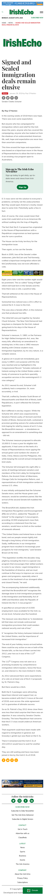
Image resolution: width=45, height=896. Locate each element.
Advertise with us (22, 833)
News (10, 23)
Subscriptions (22, 882)
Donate (35, 890)
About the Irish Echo (22, 874)
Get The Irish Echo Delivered (22, 815)
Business (22, 856)
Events (22, 860)
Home (4, 23)
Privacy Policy (22, 878)
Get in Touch (22, 829)
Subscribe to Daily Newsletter (22, 811)
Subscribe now (37, 18)
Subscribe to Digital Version (22, 819)
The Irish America (22, 864)
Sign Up (22, 187)
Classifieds (22, 837)
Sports (22, 852)
